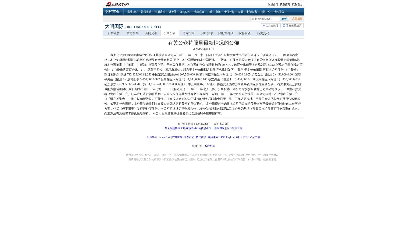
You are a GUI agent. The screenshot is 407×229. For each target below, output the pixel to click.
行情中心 (266, 11)
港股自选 (146, 11)
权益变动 (244, 33)
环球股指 (279, 11)
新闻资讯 (151, 33)
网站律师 (213, 137)
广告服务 (177, 137)
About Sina (164, 137)
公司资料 (132, 33)
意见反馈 (297, 18)
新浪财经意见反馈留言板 (228, 128)
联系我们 (189, 137)
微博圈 (172, 11)
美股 (218, 11)
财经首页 (273, 4)
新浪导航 (297, 4)
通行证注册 (242, 137)
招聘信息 (201, 137)
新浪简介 (152, 137)
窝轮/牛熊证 (226, 33)
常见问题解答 (172, 128)
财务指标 (188, 33)
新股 (240, 11)
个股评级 (229, 11)
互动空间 (185, 11)
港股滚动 (160, 11)
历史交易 (263, 33)
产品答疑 (255, 137)
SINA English (227, 137)
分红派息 (207, 33)
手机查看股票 (293, 25)
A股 (210, 11)
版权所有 (210, 146)
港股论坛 (199, 11)
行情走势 (114, 33)
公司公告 (170, 33)
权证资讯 (252, 11)
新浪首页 (285, 4)
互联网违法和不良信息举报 (196, 128)
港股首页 (132, 11)
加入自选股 (272, 25)
